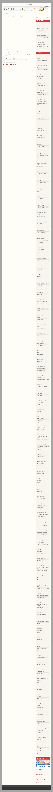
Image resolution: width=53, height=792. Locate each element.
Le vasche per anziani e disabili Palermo (43, 379)
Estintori (38, 267)
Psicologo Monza (39, 551)
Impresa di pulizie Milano (40, 343)
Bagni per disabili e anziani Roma (42, 116)
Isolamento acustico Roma (41, 372)
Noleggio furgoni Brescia (40, 442)
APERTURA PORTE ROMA (41, 76)
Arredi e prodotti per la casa (41, 85)
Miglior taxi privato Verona (41, 407)
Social (38, 675)
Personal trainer (39, 494)
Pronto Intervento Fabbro (27, 4)
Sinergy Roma (39, 655)
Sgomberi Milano (39, 26)
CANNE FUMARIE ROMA (40, 135)
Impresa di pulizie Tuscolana (41, 347)
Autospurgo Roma (39, 113)
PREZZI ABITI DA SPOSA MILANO (42, 512)
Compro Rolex (39, 194)
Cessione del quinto (40, 166)
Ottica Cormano (39, 465)
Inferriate (38, 350)
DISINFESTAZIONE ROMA (41, 238)
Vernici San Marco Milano (40, 741)
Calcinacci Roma (39, 126)
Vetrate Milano (39, 748)
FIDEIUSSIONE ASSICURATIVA (41, 287)
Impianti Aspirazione (40, 326)
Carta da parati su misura (40, 142)
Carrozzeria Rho (39, 139)
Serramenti (38, 632)
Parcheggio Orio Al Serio (40, 473)
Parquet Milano (39, 478)
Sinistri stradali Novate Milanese (42, 657)
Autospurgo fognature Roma (41, 23)
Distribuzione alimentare (40, 249)
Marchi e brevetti (39, 393)
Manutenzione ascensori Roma (41, 388)
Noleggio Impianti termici (40, 449)
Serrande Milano (39, 639)
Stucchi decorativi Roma (40, 685)
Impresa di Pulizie (39, 335)
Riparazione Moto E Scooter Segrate (42, 575)
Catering (38, 151)
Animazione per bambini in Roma (42, 72)
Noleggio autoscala (40, 425)
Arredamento (39, 81)
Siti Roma (38, 660)
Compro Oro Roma (40, 187)
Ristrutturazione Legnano (40, 600)
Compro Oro (39, 185)
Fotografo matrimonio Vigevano (42, 301)
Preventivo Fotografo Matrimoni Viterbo (43, 510)
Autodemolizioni (39, 109)
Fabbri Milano (39, 274)
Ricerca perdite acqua (40, 560)
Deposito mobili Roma (40, 230)
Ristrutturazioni (39, 602)
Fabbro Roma (39, 276)
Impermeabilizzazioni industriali (41, 321)
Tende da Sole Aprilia (40, 707)
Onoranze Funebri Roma (40, 463)
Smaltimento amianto (40, 662)
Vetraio (38, 744)
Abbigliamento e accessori (41, 56)
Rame (38, 556)
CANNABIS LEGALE (40, 133)
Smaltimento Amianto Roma (41, 664)
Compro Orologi (39, 189)
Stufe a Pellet (39, 687)
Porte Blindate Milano (40, 503)
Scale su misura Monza (40, 625)
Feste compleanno (39, 285)
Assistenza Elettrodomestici (41, 99)
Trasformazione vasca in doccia (41, 716)
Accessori (38, 58)
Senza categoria (39, 630)
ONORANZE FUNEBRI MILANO (41, 461)
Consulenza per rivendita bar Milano (42, 207)
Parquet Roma (39, 480)
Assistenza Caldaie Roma (40, 92)
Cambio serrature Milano (40, 130)
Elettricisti (38, 260)
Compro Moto (39, 184)
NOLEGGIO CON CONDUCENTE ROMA (43, 439)
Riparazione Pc (39, 577)
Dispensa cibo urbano (40, 247)
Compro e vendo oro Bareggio (41, 182)
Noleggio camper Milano (40, 432)
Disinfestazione (39, 236)
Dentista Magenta (39, 225)
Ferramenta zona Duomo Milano (42, 283)
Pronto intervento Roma (40, 542)
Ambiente (38, 67)
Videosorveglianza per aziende (41, 33)
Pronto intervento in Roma (41, 540)
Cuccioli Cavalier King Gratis (41, 216)
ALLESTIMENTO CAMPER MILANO (42, 65)
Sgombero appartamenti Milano (42, 648)
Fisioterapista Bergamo (40, 30)
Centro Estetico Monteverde (41, 158)
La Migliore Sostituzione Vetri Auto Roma (43, 373)
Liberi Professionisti (40, 382)
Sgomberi (38, 646)
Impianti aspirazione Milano (41, 328)
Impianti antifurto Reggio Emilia (41, 324)
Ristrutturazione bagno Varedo (41, 597)
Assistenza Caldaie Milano (41, 90)
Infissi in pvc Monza (40, 359)
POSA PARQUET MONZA (41, 509)
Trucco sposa (39, 732)
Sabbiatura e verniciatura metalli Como (43, 621)
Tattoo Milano (39, 696)
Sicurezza (38, 653)
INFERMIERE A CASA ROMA (41, 42)
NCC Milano (38, 416)
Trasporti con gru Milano (40, 725)
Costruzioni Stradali (40, 214)
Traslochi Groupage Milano (41, 721)
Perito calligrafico (39, 491)
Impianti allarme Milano (40, 322)
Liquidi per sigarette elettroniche (42, 386)
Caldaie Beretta (39, 128)
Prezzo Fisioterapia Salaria (41, 516)
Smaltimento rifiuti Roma (40, 671)
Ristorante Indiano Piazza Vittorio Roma (43, 588)
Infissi (38, 352)
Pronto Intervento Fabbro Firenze (42, 532)
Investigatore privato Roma (41, 368)
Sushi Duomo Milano (40, 689)
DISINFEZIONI (39, 245)
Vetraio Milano (39, 746)
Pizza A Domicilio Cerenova (41, 498)
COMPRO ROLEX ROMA (40, 196)
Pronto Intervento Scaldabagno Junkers (43, 37)
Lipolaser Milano (39, 384)
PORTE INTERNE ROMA (40, 507)
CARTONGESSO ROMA (40, 146)
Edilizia (38, 256)
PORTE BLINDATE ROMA (41, 505)
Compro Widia (39, 200)
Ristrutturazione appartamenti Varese (42, 595)
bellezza (38, 120)
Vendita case (39, 739)
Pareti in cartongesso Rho (41, 475)
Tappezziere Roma (39, 694)
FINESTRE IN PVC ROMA (40, 294)
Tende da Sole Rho (39, 710)
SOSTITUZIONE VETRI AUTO (41, 676)
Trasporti (38, 723)
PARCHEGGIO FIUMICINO (41, 471)
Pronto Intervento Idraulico (40, 777)
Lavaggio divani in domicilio (41, 377)
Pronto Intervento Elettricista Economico (43, 527)
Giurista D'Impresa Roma (40, 306)
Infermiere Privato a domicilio (41, 39)
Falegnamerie (39, 278)
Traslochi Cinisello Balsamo (41, 719)
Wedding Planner (39, 753)
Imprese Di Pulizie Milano (40, 348)
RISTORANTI (39, 593)
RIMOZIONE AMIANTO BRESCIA (42, 570)
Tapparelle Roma (39, 691)
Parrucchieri (38, 484)
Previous (48, 13)
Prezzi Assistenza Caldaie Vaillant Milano (43, 514)
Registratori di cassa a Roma (41, 558)
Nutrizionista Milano (40, 459)
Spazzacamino (39, 680)
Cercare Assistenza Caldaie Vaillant (42, 161)
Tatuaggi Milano (39, 698)
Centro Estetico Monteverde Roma (42, 159)
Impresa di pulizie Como (40, 341)
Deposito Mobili (39, 228)
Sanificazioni (39, 623)
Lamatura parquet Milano (41, 375)
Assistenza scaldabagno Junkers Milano (43, 28)
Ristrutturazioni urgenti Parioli (41, 614)
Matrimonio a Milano (40, 402)
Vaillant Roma (39, 735)
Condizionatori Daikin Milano (41, 203)
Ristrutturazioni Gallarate (40, 612)
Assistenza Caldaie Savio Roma (41, 24)
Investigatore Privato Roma (40, 774)
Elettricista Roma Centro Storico (42, 258)
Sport (38, 682)
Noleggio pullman (39, 454)
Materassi (38, 398)
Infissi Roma (38, 363)
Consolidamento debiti (40, 205)
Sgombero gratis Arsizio (40, 651)
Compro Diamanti (39, 180)
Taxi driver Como (39, 703)
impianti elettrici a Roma (40, 331)
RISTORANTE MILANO (40, 590)
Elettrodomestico (39, 262)
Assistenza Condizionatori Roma (42, 97)
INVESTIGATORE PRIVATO (41, 366)
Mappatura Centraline (40, 391)
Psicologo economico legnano (41, 547)
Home (21, 4)
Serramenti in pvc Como (40, 635)
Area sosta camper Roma (40, 78)
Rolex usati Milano (39, 616)
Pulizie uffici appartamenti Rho (41, 553)
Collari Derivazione (40, 171)
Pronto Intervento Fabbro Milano (42, 534)
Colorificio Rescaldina (40, 175)
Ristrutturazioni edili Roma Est (41, 610)
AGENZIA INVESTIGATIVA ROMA (42, 62)
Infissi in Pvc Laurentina (40, 357)
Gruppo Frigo (39, 310)
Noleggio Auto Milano (40, 418)
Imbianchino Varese (40, 319)
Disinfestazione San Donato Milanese (42, 240)
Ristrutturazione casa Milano (41, 599)
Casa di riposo (39, 148)
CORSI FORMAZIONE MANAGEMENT (42, 212)
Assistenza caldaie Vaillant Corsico (42, 94)
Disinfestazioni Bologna (40, 242)
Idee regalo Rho (39, 312)
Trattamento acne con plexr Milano (42, 728)
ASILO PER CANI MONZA (41, 87)
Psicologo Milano (39, 549)
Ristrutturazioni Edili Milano (41, 607)
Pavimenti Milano (39, 485)
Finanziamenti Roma (40, 292)
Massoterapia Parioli (40, 397)
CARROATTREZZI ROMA (41, 137)
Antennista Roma (39, 74)
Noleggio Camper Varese (40, 434)
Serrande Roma (39, 641)
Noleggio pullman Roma (40, 456)
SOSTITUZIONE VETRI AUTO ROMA (42, 678)
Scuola (38, 626)
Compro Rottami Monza (40, 198)
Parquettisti (38, 482)
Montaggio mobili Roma (40, 409)
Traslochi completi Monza (41, 44)
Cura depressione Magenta (41, 219)
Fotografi (38, 297)
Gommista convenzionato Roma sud (42, 308)
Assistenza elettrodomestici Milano (42, 101)
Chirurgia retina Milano (40, 169)
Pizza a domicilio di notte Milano (42, 500)
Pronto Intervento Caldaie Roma (42, 525)
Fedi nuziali (38, 281)
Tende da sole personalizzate (41, 35)
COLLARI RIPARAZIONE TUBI (41, 173)
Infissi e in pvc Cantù (40, 354)
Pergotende (38, 489)
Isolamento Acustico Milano (41, 370)
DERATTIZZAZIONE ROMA (41, 232)
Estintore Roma (39, 265)
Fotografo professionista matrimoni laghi (43, 303)
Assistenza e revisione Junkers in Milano (43, 48)
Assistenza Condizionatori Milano (42, 96)
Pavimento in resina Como (41, 487)
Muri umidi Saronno (40, 413)
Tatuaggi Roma (39, 700)
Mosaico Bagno (39, 411)
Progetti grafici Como (40, 520)
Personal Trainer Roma (40, 496)
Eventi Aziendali (39, 269)
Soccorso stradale (39, 673)
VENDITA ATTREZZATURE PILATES (42, 737)
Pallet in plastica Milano (40, 469)
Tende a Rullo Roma (40, 705)
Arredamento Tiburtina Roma (41, 83)
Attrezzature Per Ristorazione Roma (42, 107)
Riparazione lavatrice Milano (41, 573)
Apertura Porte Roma (39, 769)
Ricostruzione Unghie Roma (41, 565)
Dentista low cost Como (40, 223)
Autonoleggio (39, 111)
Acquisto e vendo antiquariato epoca (42, 60)
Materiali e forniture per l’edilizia (42, 400)
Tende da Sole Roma (40, 712)
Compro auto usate (40, 178)
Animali (38, 71)
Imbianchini (38, 317)
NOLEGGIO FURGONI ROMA (41, 444)
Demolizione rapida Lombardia (41, 221)
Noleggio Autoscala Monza (41, 427)
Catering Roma (39, 153)
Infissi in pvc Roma (39, 361)
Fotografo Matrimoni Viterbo (41, 299)
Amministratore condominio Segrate (42, 69)
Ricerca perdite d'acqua (40, 562)
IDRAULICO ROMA (40, 315)
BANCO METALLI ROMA (40, 118)
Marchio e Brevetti (39, 395)
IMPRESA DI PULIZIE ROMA (41, 345)
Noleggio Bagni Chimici (40, 429)
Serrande (38, 637)
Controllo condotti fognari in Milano (42, 46)
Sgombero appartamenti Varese (42, 650)
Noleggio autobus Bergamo (41, 423)
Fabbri (38, 272)
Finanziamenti (39, 290)
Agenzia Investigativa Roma (40, 782)
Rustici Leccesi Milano (40, 619)
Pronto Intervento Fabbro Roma (41, 779)
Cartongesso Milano (40, 144)
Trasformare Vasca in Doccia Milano (42, 714)
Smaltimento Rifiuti (40, 669)
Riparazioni (38, 579)
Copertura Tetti (39, 209)
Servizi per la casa (39, 644)
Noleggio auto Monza (40, 420)
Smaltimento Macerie (40, 666)
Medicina (38, 404)
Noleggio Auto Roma (40, 422)
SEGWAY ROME (39, 628)
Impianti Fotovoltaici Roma (41, 333)
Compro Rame (39, 191)
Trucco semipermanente (40, 730)
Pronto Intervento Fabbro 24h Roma (42, 530)
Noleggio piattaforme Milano (41, 452)
